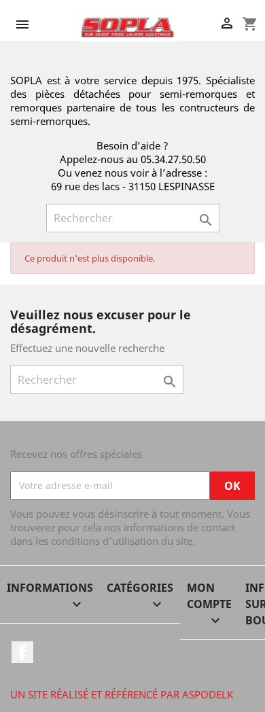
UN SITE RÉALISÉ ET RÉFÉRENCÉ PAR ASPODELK (121, 694)
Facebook (22, 652)
